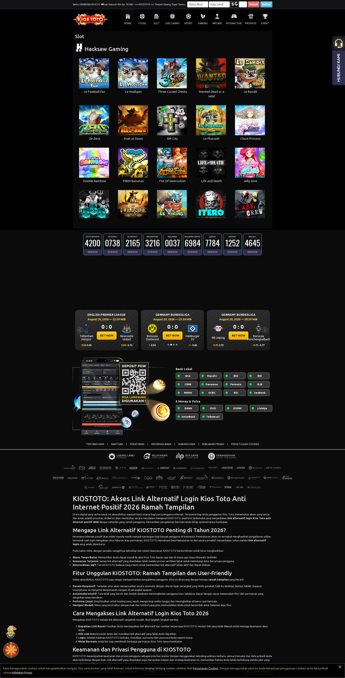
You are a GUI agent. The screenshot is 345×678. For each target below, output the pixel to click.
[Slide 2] (171, 344)
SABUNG (203, 23)
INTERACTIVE (234, 23)
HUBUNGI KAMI (186, 444)
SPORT (188, 23)
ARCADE (217, 23)
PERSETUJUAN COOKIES (245, 444)
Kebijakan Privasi (22, 672)
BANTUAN (117, 444)
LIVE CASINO (172, 23)
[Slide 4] (176, 344)
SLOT (157, 23)
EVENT (265, 23)
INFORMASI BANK (161, 444)
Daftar (266, 4)
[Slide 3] (174, 344)
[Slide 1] (168, 344)
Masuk (253, 4)
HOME (127, 23)
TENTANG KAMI (95, 444)
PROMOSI (250, 23)
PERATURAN (137, 444)
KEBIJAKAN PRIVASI (213, 444)
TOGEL (142, 23)
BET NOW (106, 335)
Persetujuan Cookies (205, 668)
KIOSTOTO (150, 540)
